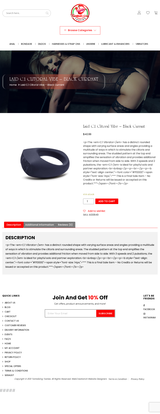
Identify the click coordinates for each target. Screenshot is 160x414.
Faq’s (8, 339)
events (8, 334)
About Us (10, 302)
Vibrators (142, 44)
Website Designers (97, 378)
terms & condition (117, 379)
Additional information (39, 225)
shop (7, 361)
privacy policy (137, 379)
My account (12, 348)
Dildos (42, 44)
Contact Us (12, 320)
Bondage (26, 44)
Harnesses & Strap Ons (66, 44)
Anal (12, 44)
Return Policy (13, 357)
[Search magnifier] (47, 13)
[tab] (14, 225)
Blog (7, 307)
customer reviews (15, 325)
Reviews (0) (65, 225)
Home (13, 85)
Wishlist (9, 375)
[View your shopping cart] (156, 13)
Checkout (11, 316)
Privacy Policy (13, 352)
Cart (7, 311)
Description (14, 225)
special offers (13, 366)
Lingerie (90, 44)
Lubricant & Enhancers (115, 44)
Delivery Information (17, 329)
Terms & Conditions (16, 370)
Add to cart (106, 201)
